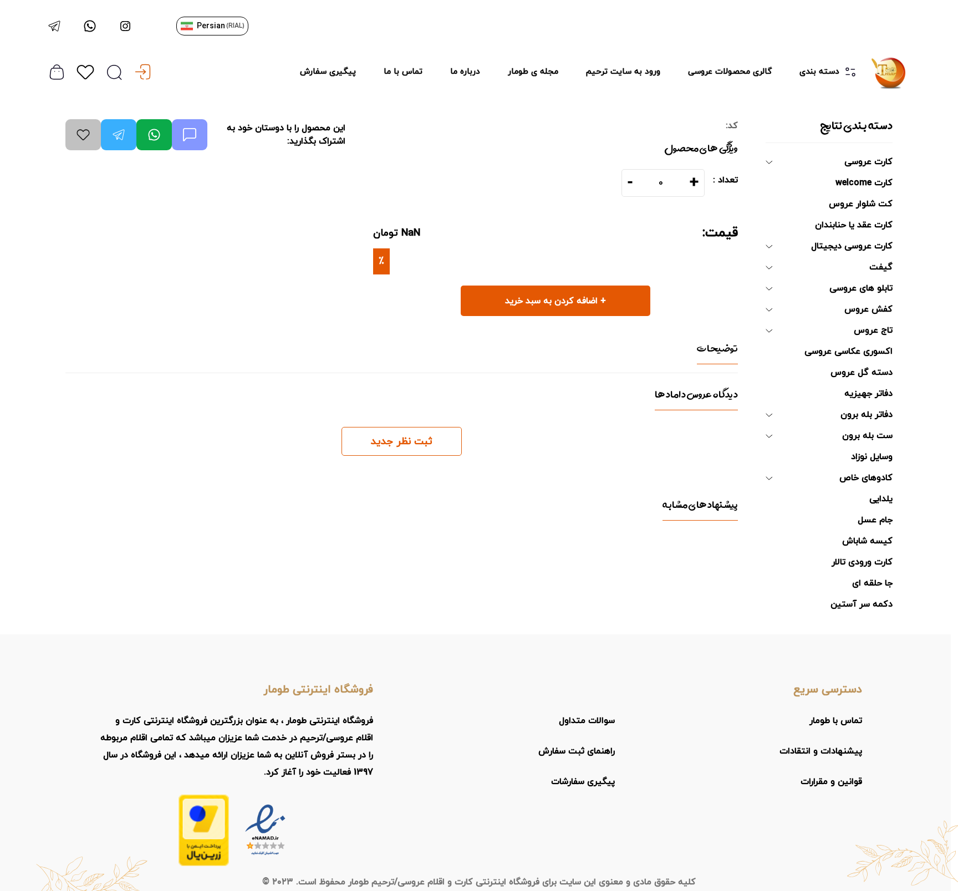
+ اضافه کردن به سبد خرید (555, 301)
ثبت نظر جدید (401, 442)
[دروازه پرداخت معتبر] (204, 830)
